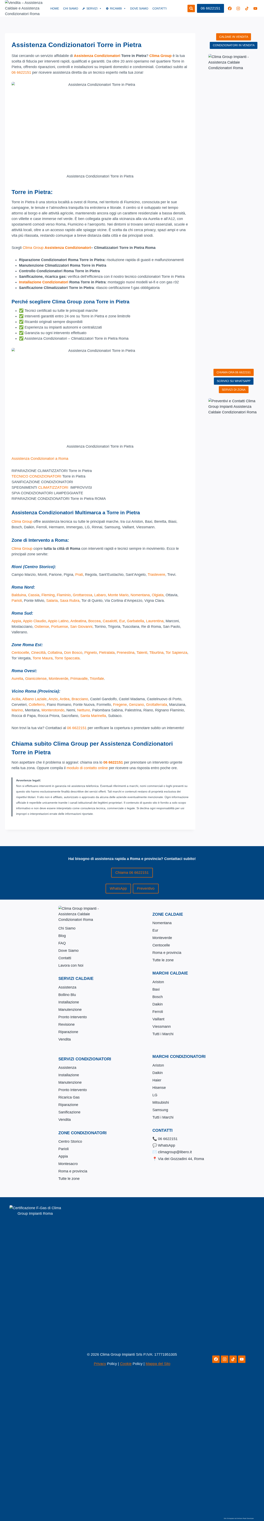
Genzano (136, 705)
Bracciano (80, 699)
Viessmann (161, 1026)
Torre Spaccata (67, 658)
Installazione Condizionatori (43, 282)
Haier (156, 1080)
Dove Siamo (68, 951)
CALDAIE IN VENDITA (233, 36)
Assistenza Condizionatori (97, 56)
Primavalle (79, 679)
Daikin (157, 1004)
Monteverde (58, 679)
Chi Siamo (70, 8)
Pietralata (107, 653)
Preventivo (145, 888)
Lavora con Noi (70, 965)
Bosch (157, 997)
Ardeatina (78, 621)
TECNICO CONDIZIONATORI (36, 476)
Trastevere (156, 574)
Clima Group (160, 56)
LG (154, 1095)
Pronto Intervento (72, 1017)
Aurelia (17, 679)
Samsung (160, 1110)
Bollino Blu (67, 995)
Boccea (94, 621)
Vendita (64, 1039)
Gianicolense (36, 679)
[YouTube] (255, 8)
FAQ (62, 943)
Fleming (48, 595)
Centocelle (20, 653)
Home (54, 8)
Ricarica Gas (69, 1097)
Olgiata (158, 595)
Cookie (126, 1364)
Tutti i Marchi (162, 1034)
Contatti (159, 8)
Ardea (65, 699)
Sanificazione (69, 1112)
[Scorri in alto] (256, 1497)
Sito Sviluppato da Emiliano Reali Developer (239, 1518)
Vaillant (158, 1019)
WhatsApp (118, 888)
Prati (79, 574)
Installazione (68, 1002)
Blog (62, 936)
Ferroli (157, 1012)
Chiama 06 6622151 (132, 872)
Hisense (159, 1088)
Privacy (100, 1364)
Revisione (66, 1024)
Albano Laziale (34, 699)
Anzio (53, 699)
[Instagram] (238, 8)
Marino (17, 710)
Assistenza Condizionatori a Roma (40, 459)
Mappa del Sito (158, 1364)
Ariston (158, 982)
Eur (122, 621)
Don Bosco (73, 653)
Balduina (19, 595)
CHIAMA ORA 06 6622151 (234, 372)
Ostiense (41, 626)
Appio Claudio (34, 621)
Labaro (100, 595)
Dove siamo (139, 8)
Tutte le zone (163, 960)
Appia (16, 621)
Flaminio (64, 595)
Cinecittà (38, 653)
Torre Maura (43, 658)
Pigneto (90, 653)
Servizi (92, 8)
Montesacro (68, 1164)
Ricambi (116, 8)
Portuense (59, 626)
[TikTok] (247, 8)
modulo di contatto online (87, 768)
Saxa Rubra (69, 600)
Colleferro (37, 705)
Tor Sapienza (176, 653)
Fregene (120, 705)
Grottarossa (82, 595)
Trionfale (97, 679)
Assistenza (67, 987)
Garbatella (135, 621)
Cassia (33, 595)
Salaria (52, 600)
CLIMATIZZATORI (53, 487)
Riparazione (68, 1032)
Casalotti (110, 621)
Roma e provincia (166, 953)
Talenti (142, 653)
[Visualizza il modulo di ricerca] (191, 8)
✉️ (172, 1152)
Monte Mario (118, 595)
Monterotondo (52, 710)
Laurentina (155, 621)
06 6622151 (210, 8)
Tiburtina (156, 653)
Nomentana (140, 595)
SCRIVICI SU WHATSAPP (233, 381)
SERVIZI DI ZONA (233, 389)
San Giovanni (81, 626)
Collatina (55, 653)
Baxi (156, 989)
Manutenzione (70, 1010)
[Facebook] (229, 8)
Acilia (16, 699)
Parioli (17, 600)
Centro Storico (70, 1141)
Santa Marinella (93, 716)
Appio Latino (58, 621)
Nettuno (83, 710)
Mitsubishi (160, 1102)
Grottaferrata (156, 705)
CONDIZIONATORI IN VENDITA (234, 45)
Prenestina (125, 653)
